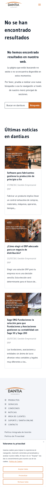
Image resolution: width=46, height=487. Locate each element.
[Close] (43, 441)
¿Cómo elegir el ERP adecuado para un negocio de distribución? (22, 249)
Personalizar (23, 475)
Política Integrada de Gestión (18, 432)
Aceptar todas (23, 469)
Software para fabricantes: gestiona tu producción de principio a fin (20, 176)
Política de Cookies (15, 461)
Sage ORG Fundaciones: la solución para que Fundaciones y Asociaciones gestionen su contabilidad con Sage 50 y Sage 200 (22, 326)
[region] (23, 463)
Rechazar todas (23, 482)
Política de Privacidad (14, 436)
